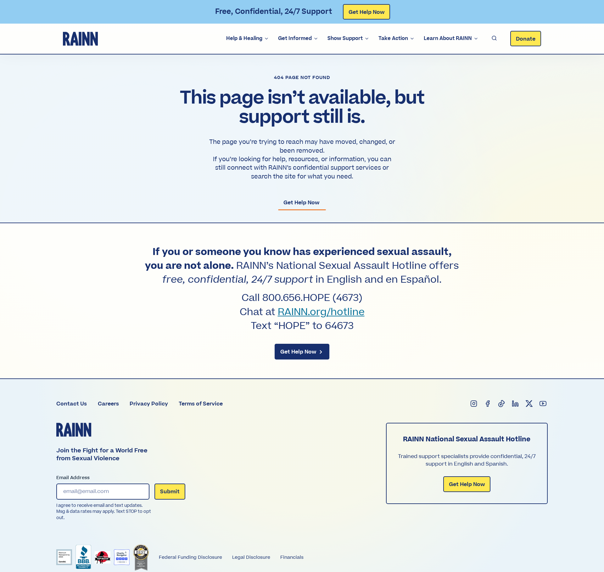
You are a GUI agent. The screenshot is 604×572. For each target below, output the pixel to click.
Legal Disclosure (251, 557)
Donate (525, 39)
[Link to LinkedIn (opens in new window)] (515, 403)
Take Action (393, 38)
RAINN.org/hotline (321, 312)
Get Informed (295, 38)
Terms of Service (201, 404)
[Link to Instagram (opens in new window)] (474, 403)
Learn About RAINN (448, 38)
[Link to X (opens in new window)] (529, 403)
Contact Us (71, 404)
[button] (494, 38)
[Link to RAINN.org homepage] (80, 38)
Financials (292, 557)
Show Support (345, 38)
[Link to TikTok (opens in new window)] (501, 403)
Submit (170, 492)
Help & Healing (244, 38)
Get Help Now (366, 12)
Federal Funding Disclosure (190, 557)
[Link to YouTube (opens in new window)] (543, 403)
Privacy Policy (149, 404)
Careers (108, 404)
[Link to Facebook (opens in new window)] (488, 403)
